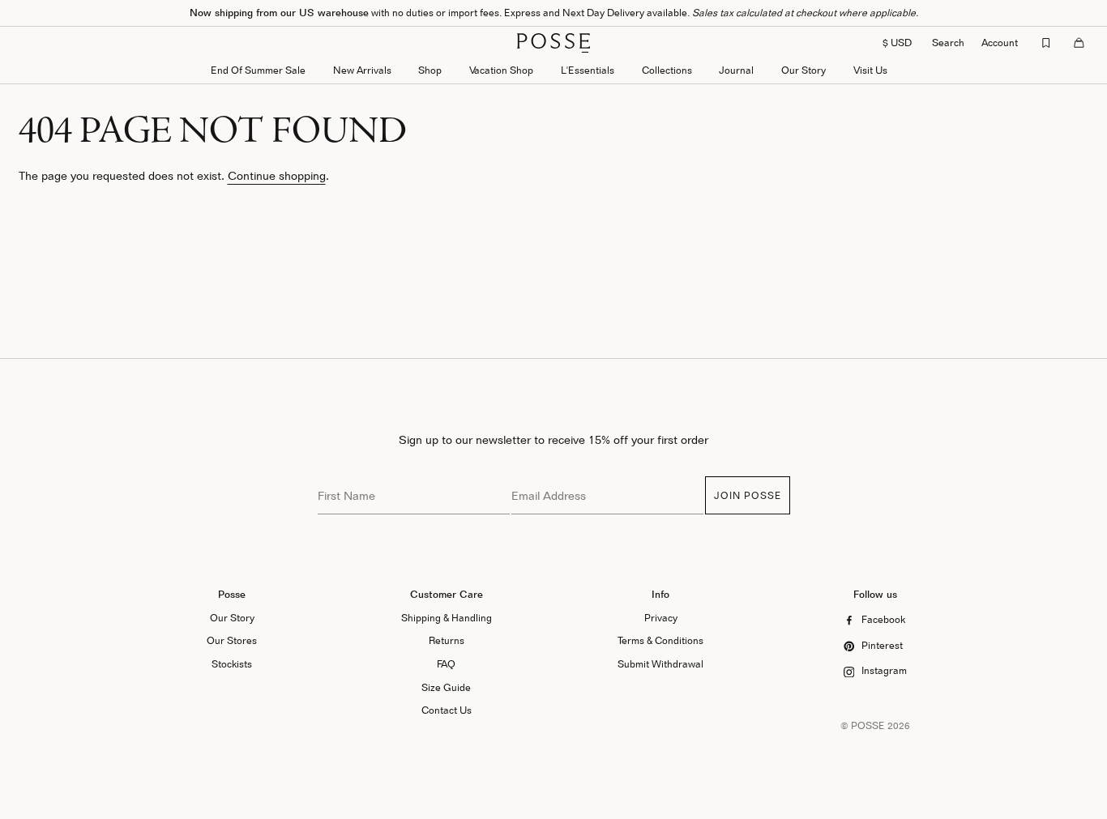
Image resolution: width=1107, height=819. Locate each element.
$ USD (897, 42)
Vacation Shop (501, 70)
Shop (430, 70)
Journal (736, 70)
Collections (667, 70)
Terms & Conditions (660, 640)
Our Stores (232, 640)
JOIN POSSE (747, 495)
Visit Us (870, 70)
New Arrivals (362, 70)
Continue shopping (277, 175)
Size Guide (446, 687)
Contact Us (446, 710)
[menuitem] (362, 71)
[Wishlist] (1046, 43)
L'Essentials (587, 70)
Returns (446, 640)
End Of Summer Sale (258, 70)
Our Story (803, 70)
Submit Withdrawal (660, 664)
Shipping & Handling (446, 618)
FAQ (446, 664)
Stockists (232, 664)
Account (999, 42)
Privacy (660, 618)
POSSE (868, 725)
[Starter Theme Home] (553, 43)
